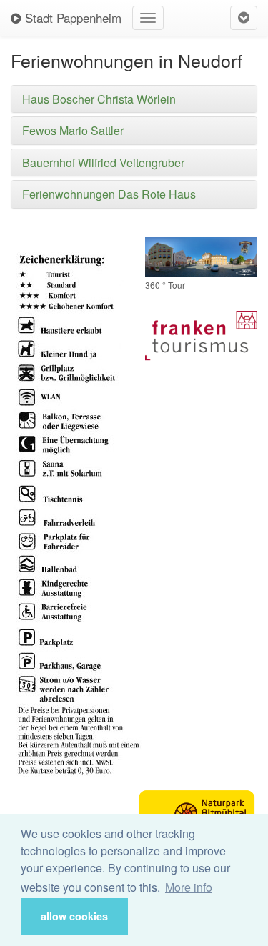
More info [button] (188, 887)
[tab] (134, 99)
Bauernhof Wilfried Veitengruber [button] (103, 162)
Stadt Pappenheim (71, 17)
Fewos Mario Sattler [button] (73, 130)
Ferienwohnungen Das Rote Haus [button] (109, 194)
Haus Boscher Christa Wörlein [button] (99, 99)
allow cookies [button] (74, 916)
